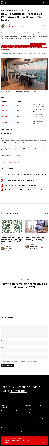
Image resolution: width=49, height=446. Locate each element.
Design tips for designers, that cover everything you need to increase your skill (12, 241)
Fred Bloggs (5, 116)
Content (29, 415)
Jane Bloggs (5, 122)
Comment (4, 324)
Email (3, 347)
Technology (30, 418)
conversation (18, 390)
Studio (27, 235)
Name (3, 340)
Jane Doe (4, 110)
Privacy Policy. (25, 440)
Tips (18, 162)
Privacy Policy (42, 418)
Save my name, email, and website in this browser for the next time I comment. (20, 361)
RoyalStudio (14, 25)
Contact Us (42, 415)
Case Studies (42, 409)
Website (3, 354)
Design (10, 162)
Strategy (29, 409)
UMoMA (20, 42)
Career (41, 412)
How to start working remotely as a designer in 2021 (36, 240)
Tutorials (3, 235)
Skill (15, 162)
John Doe (4, 105)
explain (14, 155)
